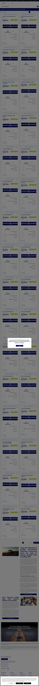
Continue (19, 345)
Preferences (11, 683)
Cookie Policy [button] (3, 681)
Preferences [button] (22, 681)
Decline (19, 683)
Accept (27, 683)
